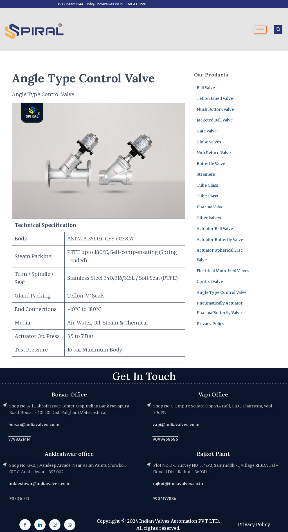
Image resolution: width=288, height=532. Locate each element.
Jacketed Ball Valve (215, 120)
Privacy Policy (210, 323)
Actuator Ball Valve (215, 228)
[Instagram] (54, 524)
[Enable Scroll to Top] (277, 521)
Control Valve (210, 281)
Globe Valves (209, 142)
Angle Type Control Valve (221, 292)
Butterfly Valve (211, 163)
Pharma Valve (210, 206)
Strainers (206, 174)
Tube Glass (207, 185)
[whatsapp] (69, 524)
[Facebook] (25, 524)
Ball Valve (206, 87)
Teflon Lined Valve (215, 98)
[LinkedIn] (40, 524)
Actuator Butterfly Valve (220, 239)
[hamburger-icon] (260, 30)
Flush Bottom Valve (215, 109)
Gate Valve (207, 131)
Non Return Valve (214, 152)
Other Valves (209, 217)
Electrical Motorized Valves (223, 270)
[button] (278, 29)
